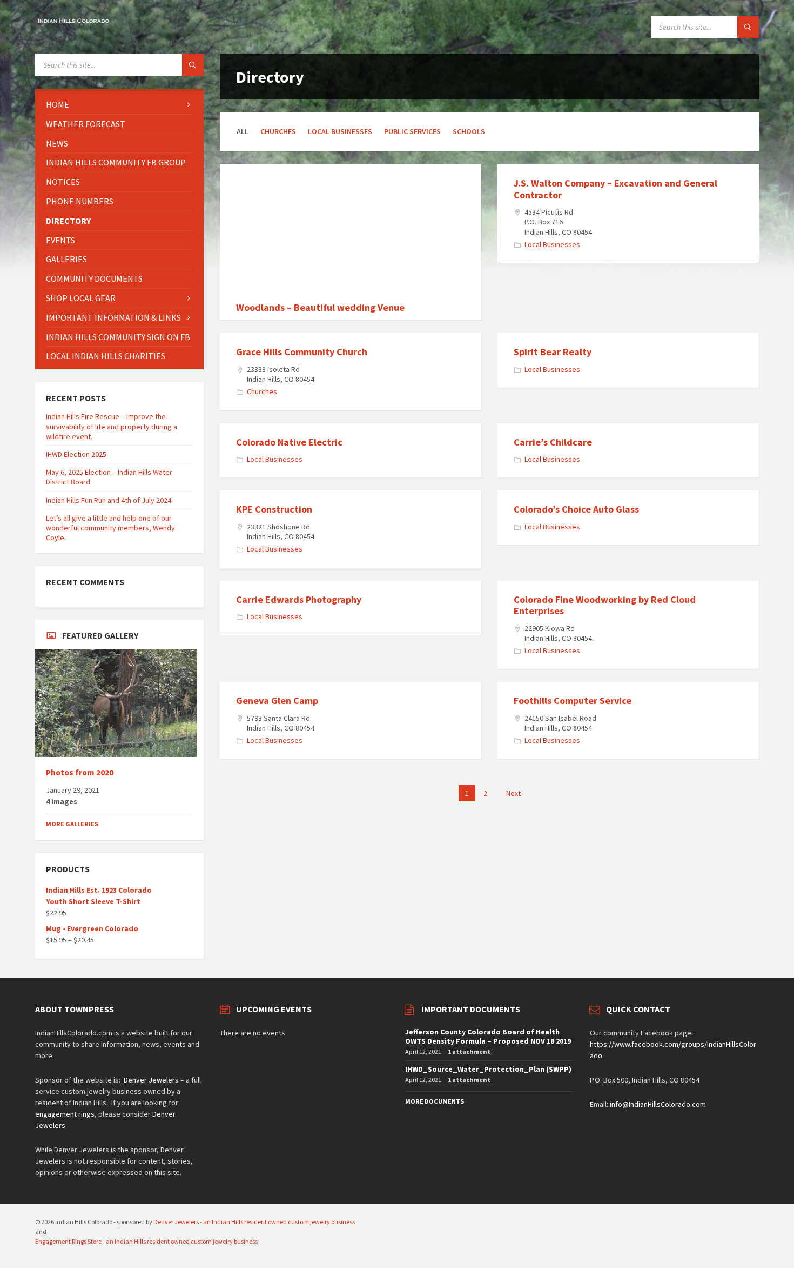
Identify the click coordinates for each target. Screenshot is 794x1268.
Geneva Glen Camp (277, 700)
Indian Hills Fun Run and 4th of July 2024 (108, 500)
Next (513, 793)
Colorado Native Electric (289, 442)
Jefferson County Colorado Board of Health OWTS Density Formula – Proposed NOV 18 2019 (488, 1036)
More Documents (434, 1101)
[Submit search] (748, 27)
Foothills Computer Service (572, 700)
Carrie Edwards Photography (298, 599)
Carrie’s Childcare (553, 442)
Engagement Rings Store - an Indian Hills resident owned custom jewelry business (146, 1241)
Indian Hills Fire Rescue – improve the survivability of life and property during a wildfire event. (111, 426)
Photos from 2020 (79, 772)
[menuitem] (119, 104)
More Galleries (72, 824)
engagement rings (65, 1114)
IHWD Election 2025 (76, 454)
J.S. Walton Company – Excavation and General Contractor (615, 189)
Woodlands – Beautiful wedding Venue (320, 307)
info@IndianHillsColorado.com (658, 1104)
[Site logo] (73, 22)
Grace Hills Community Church (301, 352)
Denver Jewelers (151, 1080)
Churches (278, 131)
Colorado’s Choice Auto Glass (576, 509)
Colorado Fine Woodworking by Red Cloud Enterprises (605, 605)
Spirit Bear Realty (552, 352)
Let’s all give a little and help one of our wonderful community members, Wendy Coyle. (110, 527)
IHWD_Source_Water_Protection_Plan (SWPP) (488, 1069)
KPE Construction (274, 509)
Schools (469, 131)
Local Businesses (340, 131)
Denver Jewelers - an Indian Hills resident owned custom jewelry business (254, 1222)
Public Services (412, 131)
